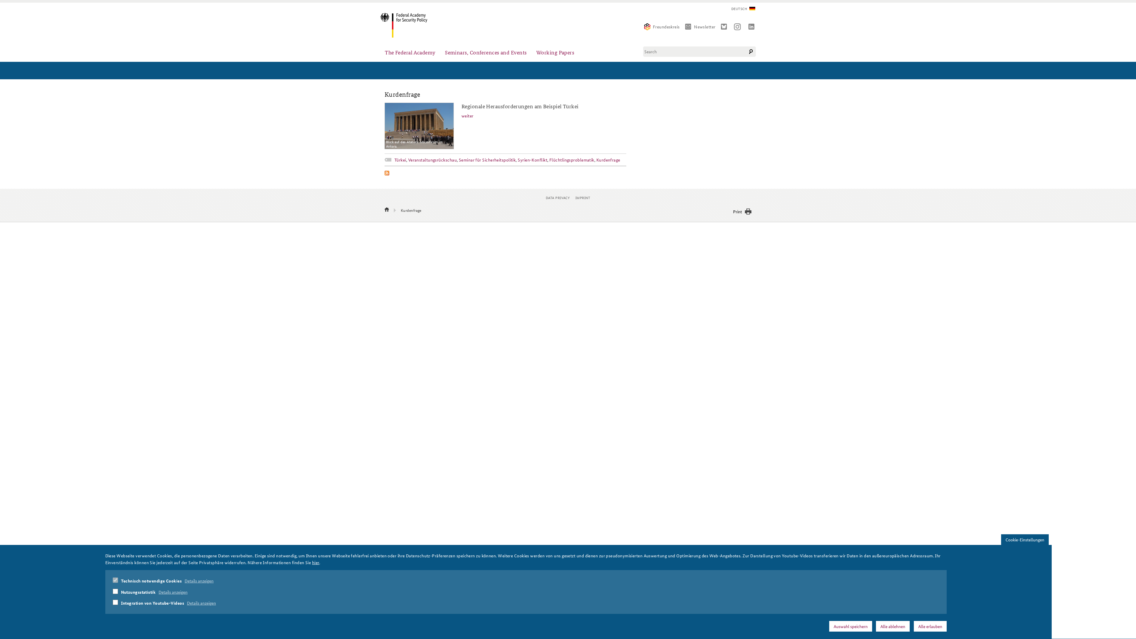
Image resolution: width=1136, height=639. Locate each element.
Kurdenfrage (608, 160)
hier (316, 562)
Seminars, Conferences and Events (486, 52)
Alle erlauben (930, 626)
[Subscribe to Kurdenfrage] (505, 173)
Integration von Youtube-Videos (152, 603)
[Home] (406, 25)
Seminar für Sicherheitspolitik (487, 160)
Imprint (582, 197)
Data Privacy (558, 197)
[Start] (387, 210)
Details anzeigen (199, 581)
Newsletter (705, 27)
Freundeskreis (666, 27)
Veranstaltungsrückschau (432, 160)
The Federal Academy (410, 52)
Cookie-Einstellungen (1025, 540)
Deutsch (739, 8)
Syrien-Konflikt (532, 160)
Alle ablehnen (892, 626)
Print (737, 211)
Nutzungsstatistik (138, 592)
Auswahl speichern (851, 626)
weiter (468, 116)
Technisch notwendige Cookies (151, 581)
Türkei (400, 160)
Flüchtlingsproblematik (571, 160)
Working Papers (555, 52)
